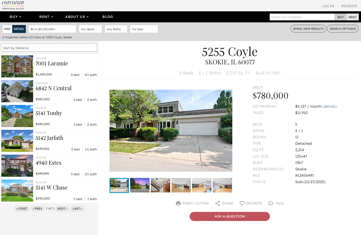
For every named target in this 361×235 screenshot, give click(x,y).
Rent (45, 17)
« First (21, 208)
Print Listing (195, 203)
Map (7, 29)
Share (227, 203)
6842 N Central (53, 88)
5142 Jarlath (49, 137)
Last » (77, 208)
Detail (19, 29)
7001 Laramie (52, 63)
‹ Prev (37, 208)
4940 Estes (48, 162)
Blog (107, 17)
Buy (14, 17)
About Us (75, 17)
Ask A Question (230, 216)
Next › (62, 208)
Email (308, 28)
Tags (279, 203)
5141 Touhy (49, 113)
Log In (328, 6)
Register (349, 6)
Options (343, 28)
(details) (329, 106)
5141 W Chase (52, 187)
